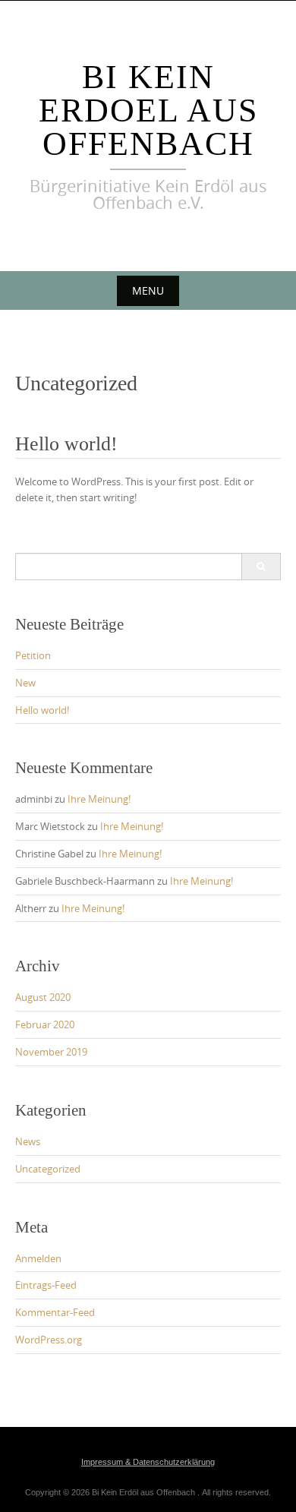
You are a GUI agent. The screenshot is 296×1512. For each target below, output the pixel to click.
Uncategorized (47, 1169)
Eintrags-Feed (46, 1285)
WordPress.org (48, 1339)
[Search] (261, 566)
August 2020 (43, 997)
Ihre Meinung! (99, 799)
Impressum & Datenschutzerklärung (148, 1461)
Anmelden (38, 1258)
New (25, 683)
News (27, 1141)
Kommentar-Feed (55, 1312)
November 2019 (51, 1052)
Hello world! (66, 444)
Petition (33, 655)
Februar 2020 (44, 1024)
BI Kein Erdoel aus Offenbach (148, 110)
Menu (148, 290)
